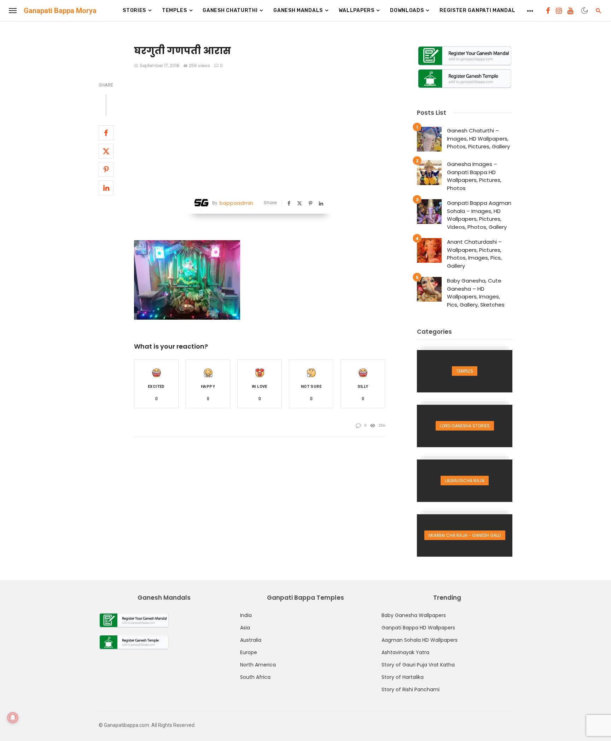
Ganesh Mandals (298, 10)
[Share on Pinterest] (106, 169)
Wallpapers (356, 10)
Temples (174, 10)
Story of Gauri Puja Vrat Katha (418, 664)
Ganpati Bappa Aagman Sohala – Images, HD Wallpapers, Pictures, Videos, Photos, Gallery (479, 215)
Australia (250, 640)
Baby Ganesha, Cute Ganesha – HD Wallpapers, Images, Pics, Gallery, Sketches (476, 292)
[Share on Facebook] (106, 132)
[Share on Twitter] (106, 151)
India (246, 615)
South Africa (255, 677)
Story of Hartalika (403, 677)
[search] (599, 10)
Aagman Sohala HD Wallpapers (420, 640)
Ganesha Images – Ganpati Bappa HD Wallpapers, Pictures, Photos (474, 176)
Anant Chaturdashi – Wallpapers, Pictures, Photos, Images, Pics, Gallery (474, 253)
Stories (134, 10)
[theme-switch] (584, 10)
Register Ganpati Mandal (477, 10)
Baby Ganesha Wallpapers (414, 615)
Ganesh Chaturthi (230, 10)
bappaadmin (236, 203)
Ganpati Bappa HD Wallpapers (418, 627)
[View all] (464, 371)
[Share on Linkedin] (106, 187)
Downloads (407, 10)
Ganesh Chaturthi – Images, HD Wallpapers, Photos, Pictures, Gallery (478, 138)
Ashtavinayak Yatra (405, 652)
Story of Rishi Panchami (411, 689)
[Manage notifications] (12, 717)
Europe (248, 652)
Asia (245, 627)
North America (258, 664)
